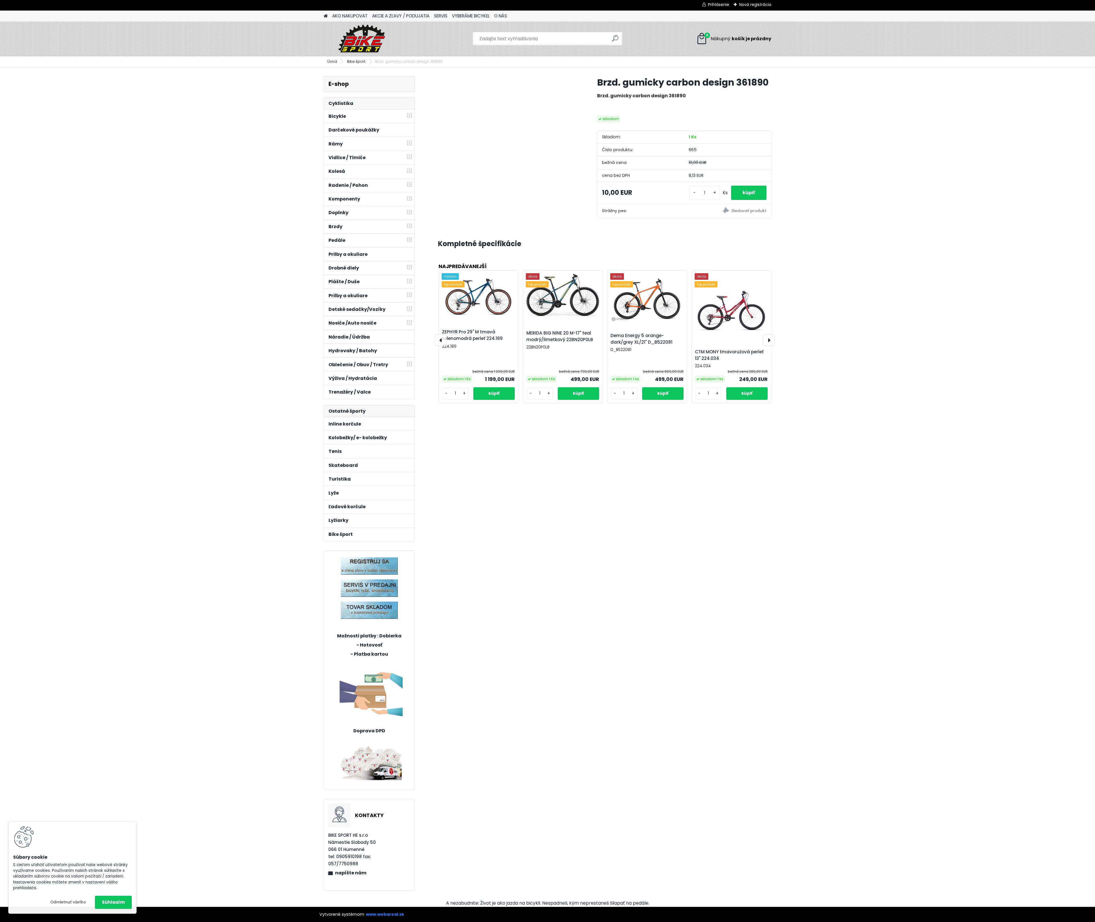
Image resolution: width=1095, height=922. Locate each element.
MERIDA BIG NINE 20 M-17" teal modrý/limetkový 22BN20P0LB (559, 336)
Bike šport (356, 61)
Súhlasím (113, 902)
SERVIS (440, 16)
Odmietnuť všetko (68, 902)
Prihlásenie (718, 4)
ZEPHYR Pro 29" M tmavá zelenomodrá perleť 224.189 (472, 335)
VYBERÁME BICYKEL (471, 16)
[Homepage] (326, 16)
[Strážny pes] (727, 211)
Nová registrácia (755, 4)
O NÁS (500, 16)
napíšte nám (350, 873)
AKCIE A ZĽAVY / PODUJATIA (400, 16)
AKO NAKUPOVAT (350, 16)
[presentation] (441, 340)
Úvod (332, 61)
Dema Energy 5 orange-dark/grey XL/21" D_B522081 (641, 339)
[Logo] (363, 39)
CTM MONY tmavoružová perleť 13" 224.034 (729, 355)
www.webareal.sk (385, 914)
